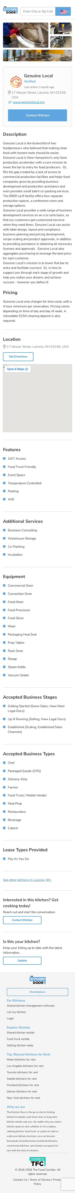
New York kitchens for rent (23, 1098)
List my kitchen (16, 1012)
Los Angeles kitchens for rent (25, 1066)
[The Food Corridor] (38, 1162)
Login (10, 1018)
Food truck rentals (18, 1039)
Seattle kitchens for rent (22, 1079)
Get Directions (18, 356)
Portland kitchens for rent (23, 1085)
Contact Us (20, 1180)
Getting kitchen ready (20, 1045)
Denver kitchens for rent (22, 1091)
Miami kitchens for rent (21, 1059)
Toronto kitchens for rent (22, 1072)
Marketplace (37, 992)
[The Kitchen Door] (10, 10)
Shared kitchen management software (30, 1006)
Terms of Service (40, 1180)
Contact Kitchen (37, 115)
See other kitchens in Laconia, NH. (27, 880)
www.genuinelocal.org (29, 102)
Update (22, 960)
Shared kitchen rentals (21, 1033)
